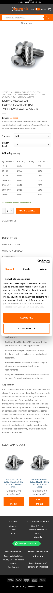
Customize (25, 328)
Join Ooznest (13, 567)
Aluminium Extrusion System (25, 92)
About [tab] (43, 269)
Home (5, 92)
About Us (13, 526)
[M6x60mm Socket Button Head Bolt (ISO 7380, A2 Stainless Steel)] (39, 463)
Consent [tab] (9, 269)
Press (13, 530)
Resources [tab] (8, 257)
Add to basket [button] (13, 501)
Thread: (6, 136)
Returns (38, 533)
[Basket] (49, 9)
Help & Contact (38, 526)
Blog (13, 533)
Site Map (13, 563)
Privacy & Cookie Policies (13, 560)
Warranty (38, 537)
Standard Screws (24, 94)
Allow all (26, 318)
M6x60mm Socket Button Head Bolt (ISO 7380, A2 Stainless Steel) (39, 483)
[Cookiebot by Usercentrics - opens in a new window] (38, 261)
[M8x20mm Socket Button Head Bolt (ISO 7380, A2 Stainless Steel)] (13, 463)
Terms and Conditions (13, 556)
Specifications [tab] (11, 244)
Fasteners (7, 94)
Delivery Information (38, 530)
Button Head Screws (23, 97)
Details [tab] (26, 269)
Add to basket (28, 210)
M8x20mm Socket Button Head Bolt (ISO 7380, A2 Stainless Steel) (13, 483)
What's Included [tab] (12, 250)
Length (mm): (5, 144)
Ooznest (13, 117)
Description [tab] (9, 238)
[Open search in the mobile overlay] (26, 17)
